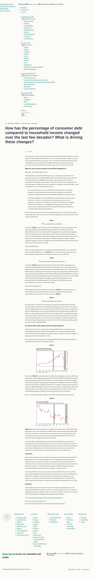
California (27, 52)
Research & (53, 514)
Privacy (78, 569)
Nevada (26, 58)
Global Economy (29, 30)
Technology (27, 36)
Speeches (27, 99)
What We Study (26, 17)
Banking (26, 32)
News (25, 102)
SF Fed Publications (30, 89)
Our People (24, 10)
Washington (28, 65)
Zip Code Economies (30, 104)
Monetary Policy (29, 21)
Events (26, 97)
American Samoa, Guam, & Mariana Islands (38, 539)
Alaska (26, 47)
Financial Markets (29, 34)
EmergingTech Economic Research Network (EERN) (39, 82)
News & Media (25, 93)
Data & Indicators (29, 84)
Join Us (23, 12)
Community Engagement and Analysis (35, 80)
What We (19, 514)
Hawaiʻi (26, 54)
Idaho (26, 56)
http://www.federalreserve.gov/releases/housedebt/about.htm (45, 503)
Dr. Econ (34, 123)
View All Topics (28, 38)
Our (34, 514)
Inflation (26, 23)
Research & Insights (27, 73)
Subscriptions (71, 528)
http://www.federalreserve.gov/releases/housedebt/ (45, 498)
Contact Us (86, 569)
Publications (26, 123)
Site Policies (71, 569)
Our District (24, 43)
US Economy (28, 28)
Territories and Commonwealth (33, 67)
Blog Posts (27, 86)
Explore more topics (23, 535)
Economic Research (30, 78)
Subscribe (7, 554)
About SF (82, 514)
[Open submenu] (32, 17)
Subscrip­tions (28, 106)
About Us (24, 7)
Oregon (26, 60)
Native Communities (30, 69)
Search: (23, 110)
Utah (25, 62)
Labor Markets (28, 25)
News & (68, 514)
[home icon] (5, 123)
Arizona (26, 49)
